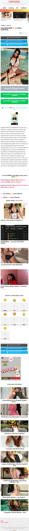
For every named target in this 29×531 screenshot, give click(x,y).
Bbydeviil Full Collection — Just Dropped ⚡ (14, 497)
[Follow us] (25, 10)
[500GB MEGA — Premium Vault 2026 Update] (19, 15)
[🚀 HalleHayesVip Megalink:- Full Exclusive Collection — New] (14, 473)
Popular (11, 8)
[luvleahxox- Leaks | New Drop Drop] (14, 426)
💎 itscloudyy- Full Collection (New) (14, 448)
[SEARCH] (27, 10)
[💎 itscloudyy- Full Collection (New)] (14, 441)
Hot (17, 8)
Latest (4, 8)
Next (28, 17)
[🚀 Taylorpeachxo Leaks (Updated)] (14, 255)
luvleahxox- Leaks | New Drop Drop (14, 433)
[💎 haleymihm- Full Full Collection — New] (14, 505)
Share (2, 50)
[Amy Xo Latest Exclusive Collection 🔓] (6, 15)
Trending (24, 8)
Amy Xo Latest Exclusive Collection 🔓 (12, 220)
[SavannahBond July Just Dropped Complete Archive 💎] (14, 393)
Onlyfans (19, 200)
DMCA (2, 521)
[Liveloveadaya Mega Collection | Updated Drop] (14, 277)
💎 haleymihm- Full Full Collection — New (14, 512)
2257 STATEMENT (4, 522)
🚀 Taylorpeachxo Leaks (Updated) (11, 264)
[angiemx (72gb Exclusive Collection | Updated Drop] (14, 457)
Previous (0, 17)
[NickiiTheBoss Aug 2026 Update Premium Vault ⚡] (14, 410)
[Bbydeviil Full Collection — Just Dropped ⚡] (14, 490)
